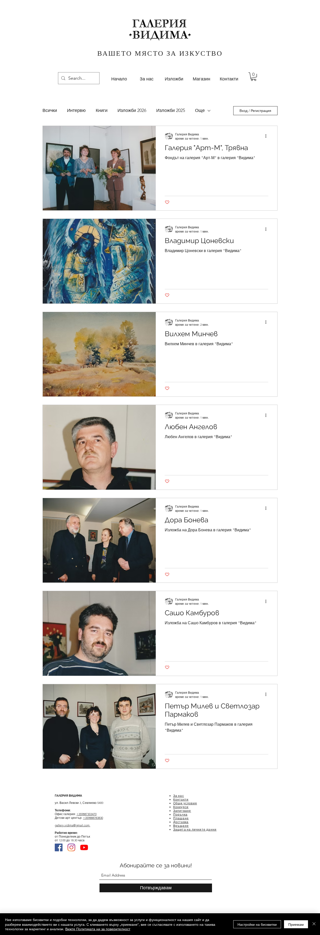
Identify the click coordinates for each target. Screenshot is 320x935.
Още (200, 110)
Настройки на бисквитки (257, 924)
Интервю (76, 110)
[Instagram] (71, 847)
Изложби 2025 (170, 110)
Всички (49, 110)
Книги (102, 110)
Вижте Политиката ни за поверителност (97, 928)
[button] (253, 76)
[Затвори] (314, 924)
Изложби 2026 (132, 110)
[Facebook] (58, 847)
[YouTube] (84, 847)
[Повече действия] (267, 136)
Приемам (296, 924)
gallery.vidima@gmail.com (72, 825)
